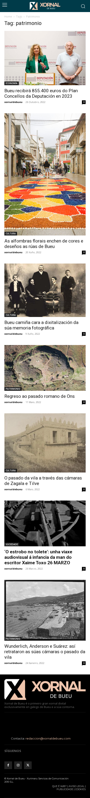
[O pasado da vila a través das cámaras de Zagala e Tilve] (45, 442)
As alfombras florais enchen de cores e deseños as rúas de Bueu (43, 243)
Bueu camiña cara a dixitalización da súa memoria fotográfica (41, 325)
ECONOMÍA (11, 83)
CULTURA (11, 233)
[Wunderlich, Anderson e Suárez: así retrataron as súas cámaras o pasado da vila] (45, 610)
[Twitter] (28, 765)
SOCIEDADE (12, 544)
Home (8, 16)
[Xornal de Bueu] (45, 6)
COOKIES (80, 789)
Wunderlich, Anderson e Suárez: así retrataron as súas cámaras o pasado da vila (44, 652)
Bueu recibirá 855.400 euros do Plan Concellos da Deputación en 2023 (41, 93)
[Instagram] (18, 765)
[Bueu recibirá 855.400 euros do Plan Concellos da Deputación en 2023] (45, 58)
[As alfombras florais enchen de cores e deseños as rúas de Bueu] (45, 174)
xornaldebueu (13, 102)
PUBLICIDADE (65, 789)
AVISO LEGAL (76, 786)
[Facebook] (8, 765)
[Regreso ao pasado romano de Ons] (45, 368)
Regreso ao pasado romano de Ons (39, 396)
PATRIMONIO (13, 388)
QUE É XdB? (59, 786)
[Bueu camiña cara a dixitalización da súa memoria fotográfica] (45, 290)
